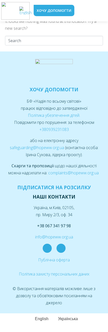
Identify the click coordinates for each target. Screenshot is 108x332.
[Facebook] (47, 248)
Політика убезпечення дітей (53, 115)
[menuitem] (25, 10)
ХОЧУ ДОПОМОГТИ (54, 89)
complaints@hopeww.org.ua (74, 173)
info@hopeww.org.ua (54, 237)
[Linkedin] (61, 248)
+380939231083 (54, 129)
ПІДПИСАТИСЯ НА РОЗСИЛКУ (54, 187)
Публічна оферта (54, 260)
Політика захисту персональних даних (54, 274)
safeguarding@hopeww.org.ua (37, 147)
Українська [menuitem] (68, 319)
